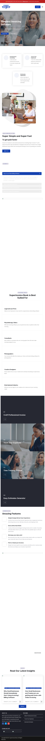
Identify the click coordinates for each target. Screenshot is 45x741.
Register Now (4, 33)
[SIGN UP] (5, 419)
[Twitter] (6, 724)
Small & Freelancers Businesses (12, 688)
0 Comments (14, 701)
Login (12, 33)
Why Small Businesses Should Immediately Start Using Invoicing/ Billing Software (11, 694)
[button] (37, 7)
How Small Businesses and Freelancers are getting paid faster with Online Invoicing (33, 694)
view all (22, 706)
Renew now (25, 1)
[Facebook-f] (3, 724)
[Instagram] (9, 724)
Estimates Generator (23, 75)
